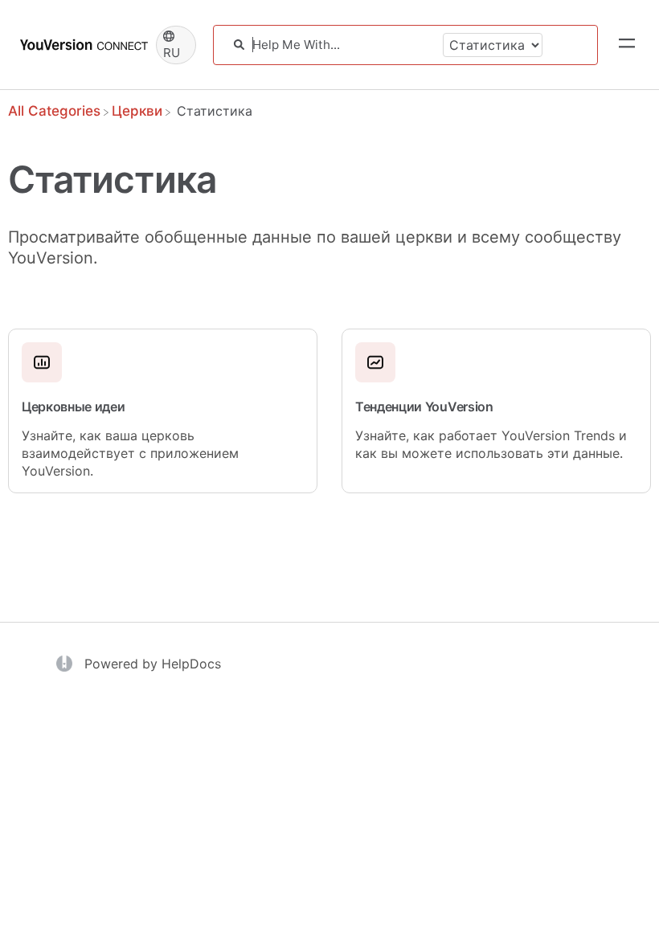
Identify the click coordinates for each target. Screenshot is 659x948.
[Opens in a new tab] (66, 662)
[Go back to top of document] (40, 864)
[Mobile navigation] (627, 45)
